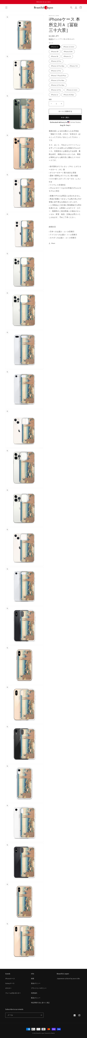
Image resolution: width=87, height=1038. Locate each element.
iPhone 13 (67, 56)
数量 (50, 99)
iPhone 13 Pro (56, 61)
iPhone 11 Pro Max (57, 80)
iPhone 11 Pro (56, 71)
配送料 (51, 39)
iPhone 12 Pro (56, 90)
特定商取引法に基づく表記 (40, 1003)
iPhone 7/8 (74, 66)
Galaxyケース (9, 983)
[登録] (41, 1015)
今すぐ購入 (65, 117)
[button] (6, 7)
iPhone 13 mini (68, 47)
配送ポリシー (35, 998)
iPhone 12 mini (72, 90)
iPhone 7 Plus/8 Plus (58, 76)
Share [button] (53, 243)
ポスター (8, 988)
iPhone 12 (54, 95)
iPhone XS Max (69, 95)
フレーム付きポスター (13, 993)
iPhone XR (54, 52)
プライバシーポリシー (39, 988)
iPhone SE (54, 56)
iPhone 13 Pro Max (57, 66)
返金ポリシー (35, 983)
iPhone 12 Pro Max (57, 85)
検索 (32, 979)
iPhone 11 (54, 47)
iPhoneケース (10, 979)
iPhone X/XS (68, 52)
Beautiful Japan (40, 1033)
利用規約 (34, 993)
